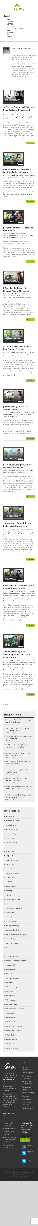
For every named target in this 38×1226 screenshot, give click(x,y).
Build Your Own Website (13, 821)
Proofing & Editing (28, 1093)
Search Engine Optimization (26, 1077)
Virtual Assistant (10, 969)
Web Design (23, 595)
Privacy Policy (24, 1176)
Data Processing (27, 1099)
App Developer (10, 816)
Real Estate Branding (12, 930)
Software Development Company (15, 961)
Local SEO (8, 237)
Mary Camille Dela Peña (11, 113)
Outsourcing (26, 117)
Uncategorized (10, 965)
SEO (16, 472)
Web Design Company (12, 987)
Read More (30, 143)
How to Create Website (25, 593)
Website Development (12, 1048)
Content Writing (23, 354)
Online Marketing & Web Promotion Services (10, 1140)
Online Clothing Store (12, 899)
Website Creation (12, 599)
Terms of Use (14, 1176)
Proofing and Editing (12, 926)
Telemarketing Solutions (8, 1146)
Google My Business (11, 860)
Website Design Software (13, 1031)
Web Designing (7, 666)
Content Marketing (22, 115)
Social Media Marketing (13, 952)
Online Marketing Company (16, 533)
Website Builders (10, 1017)
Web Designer (28, 664)
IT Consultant (9, 877)
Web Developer (30, 595)
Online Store (9, 912)
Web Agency (14, 664)
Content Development (26, 1068)
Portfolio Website (11, 921)
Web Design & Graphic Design (27, 1083)
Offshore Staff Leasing (9, 1133)
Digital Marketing (12, 117)
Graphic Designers (11, 869)
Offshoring (8, 895)
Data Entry (25, 1096)
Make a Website (10, 886)
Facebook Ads (9, 851)
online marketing (19, 177)
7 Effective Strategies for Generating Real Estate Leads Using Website (16, 654)
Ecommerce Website (13, 593)
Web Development (8, 597)
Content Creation (12, 115)
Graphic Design (10, 864)
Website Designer (7, 668)
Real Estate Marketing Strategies (15, 934)
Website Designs (10, 1044)
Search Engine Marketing (26, 1104)
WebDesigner (9, 1013)
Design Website (28, 662)
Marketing (20, 117)
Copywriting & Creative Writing (27, 1088)
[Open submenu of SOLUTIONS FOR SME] (22, 28)
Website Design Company (13, 1026)
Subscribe (25, 1140)
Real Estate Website (14, 595)
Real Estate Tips (10, 939)
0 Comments (29, 177)
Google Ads (9, 856)
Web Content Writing (12, 978)
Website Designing (22, 599)
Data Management (28, 1073)
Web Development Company (21, 597)
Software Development (12, 956)
